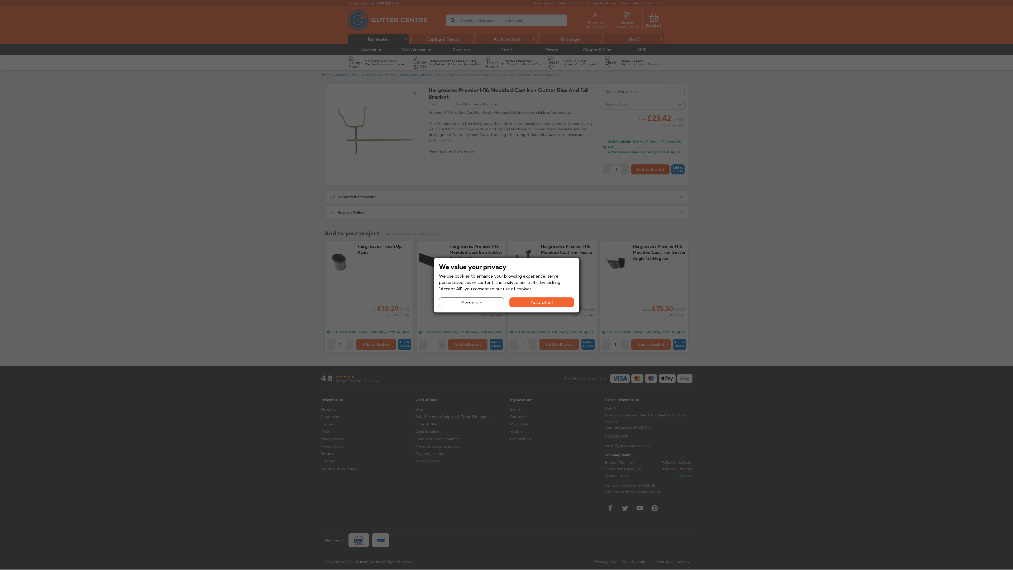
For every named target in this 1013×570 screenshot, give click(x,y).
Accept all (542, 302)
